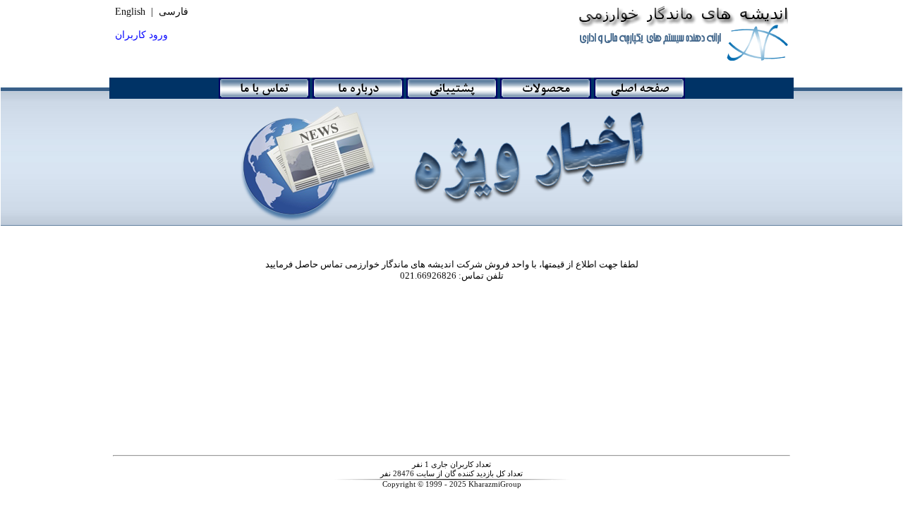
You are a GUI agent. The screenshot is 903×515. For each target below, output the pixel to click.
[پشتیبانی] (451, 88)
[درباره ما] (358, 88)
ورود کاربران (141, 35)
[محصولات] (545, 88)
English (130, 11)
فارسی (173, 11)
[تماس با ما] (264, 88)
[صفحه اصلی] (639, 88)
